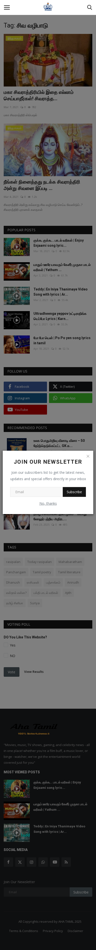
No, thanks (48, 503)
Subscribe (74, 491)
